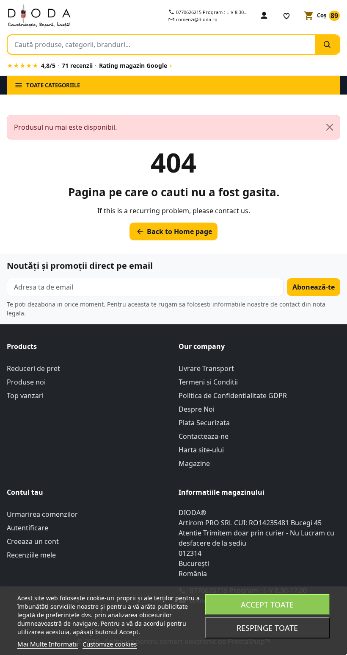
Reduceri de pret (33, 368)
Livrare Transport (206, 368)
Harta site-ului (201, 449)
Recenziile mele (31, 555)
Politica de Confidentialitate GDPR (233, 395)
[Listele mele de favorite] (286, 16)
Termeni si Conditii (208, 382)
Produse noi (26, 382)
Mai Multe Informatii (47, 644)
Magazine (194, 463)
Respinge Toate (267, 628)
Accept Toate (267, 604)
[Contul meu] (264, 16)
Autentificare (27, 527)
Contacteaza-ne (204, 436)
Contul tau (25, 492)
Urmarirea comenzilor (42, 514)
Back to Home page (174, 231)
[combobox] (161, 44)
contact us (231, 210)
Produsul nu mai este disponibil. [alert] (65, 127)
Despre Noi (197, 409)
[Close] (329, 127)
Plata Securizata (204, 422)
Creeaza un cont (33, 541)
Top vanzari (25, 395)
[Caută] (327, 44)
